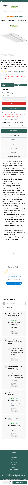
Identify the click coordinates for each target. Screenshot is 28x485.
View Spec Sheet (7, 85)
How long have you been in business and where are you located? (15, 341)
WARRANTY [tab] (14, 152)
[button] (14, 16)
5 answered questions (19, 71)
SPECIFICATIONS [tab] (14, 135)
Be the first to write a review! (14, 283)
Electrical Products (11, 20)
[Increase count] (25, 98)
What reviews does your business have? (14, 393)
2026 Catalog (14, 459)
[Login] (19, 6)
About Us (14, 452)
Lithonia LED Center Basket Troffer (8, 22)
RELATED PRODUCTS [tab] (14, 157)
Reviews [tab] (13, 254)
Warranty (21, 85)
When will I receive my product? (14, 419)
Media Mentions (14, 457)
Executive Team (14, 462)
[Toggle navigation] (25, 6)
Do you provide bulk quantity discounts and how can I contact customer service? (16, 315)
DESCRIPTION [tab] (14, 131)
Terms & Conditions (14, 469)
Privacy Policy (14, 467)
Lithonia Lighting (20, 20)
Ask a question (17, 72)
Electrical (3, 20)
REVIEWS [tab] (14, 139)
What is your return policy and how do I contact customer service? (15, 368)
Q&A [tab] (14, 144)
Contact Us (14, 455)
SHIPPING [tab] (14, 148)
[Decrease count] (25, 100)
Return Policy (14, 464)
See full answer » (14, 327)
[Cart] (22, 6)
